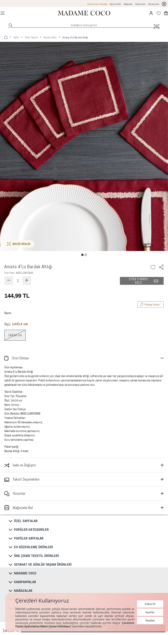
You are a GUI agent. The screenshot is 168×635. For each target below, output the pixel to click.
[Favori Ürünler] (159, 13)
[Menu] (2, 13)
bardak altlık (50, 37)
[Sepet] (166, 13)
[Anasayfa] (84, 13)
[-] (8, 280)
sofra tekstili (31, 37)
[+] (26, 280)
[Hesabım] (151, 13)
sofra (16, 37)
